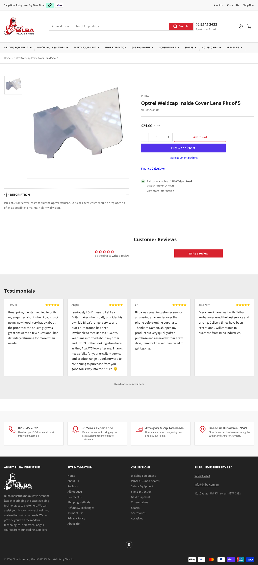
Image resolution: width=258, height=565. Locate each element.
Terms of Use (75, 513)
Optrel (145, 96)
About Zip (74, 524)
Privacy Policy (76, 518)
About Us (218, 5)
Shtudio (69, 559)
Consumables (167, 47)
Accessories (210, 47)
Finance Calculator (153, 169)
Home (7, 58)
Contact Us (233, 5)
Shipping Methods (79, 502)
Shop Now (248, 5)
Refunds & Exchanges (81, 508)
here (141, 384)
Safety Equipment (85, 47)
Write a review (198, 253)
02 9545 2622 (206, 24)
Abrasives (233, 47)
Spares (189, 47)
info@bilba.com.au (28, 436)
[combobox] (132, 26)
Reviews (73, 486)
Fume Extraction (115, 47)
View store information (160, 191)
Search (183, 26)
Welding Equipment (16, 47)
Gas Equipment (141, 47)
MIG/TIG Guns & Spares (51, 47)
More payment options (184, 158)
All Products (75, 492)
